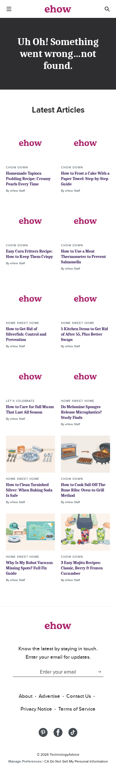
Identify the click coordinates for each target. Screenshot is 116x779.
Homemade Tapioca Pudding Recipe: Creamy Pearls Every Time (28, 179)
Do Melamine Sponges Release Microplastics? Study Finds (81, 412)
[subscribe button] (99, 672)
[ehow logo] (58, 9)
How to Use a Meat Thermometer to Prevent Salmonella (83, 257)
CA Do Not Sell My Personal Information (76, 761)
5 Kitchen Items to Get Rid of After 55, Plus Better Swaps (84, 334)
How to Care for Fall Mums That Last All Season (30, 409)
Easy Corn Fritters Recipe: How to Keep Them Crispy (29, 254)
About (25, 696)
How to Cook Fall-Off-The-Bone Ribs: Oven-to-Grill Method (83, 490)
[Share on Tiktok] (72, 732)
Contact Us (78, 696)
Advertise (49, 696)
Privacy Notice (36, 708)
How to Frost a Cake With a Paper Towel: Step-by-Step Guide (85, 179)
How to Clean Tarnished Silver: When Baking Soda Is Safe (29, 490)
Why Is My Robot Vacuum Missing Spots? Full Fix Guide (29, 568)
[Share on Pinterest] (43, 732)
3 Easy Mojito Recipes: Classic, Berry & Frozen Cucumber (82, 568)
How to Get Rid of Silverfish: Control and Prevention (26, 334)
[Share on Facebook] (58, 732)
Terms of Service (76, 708)
